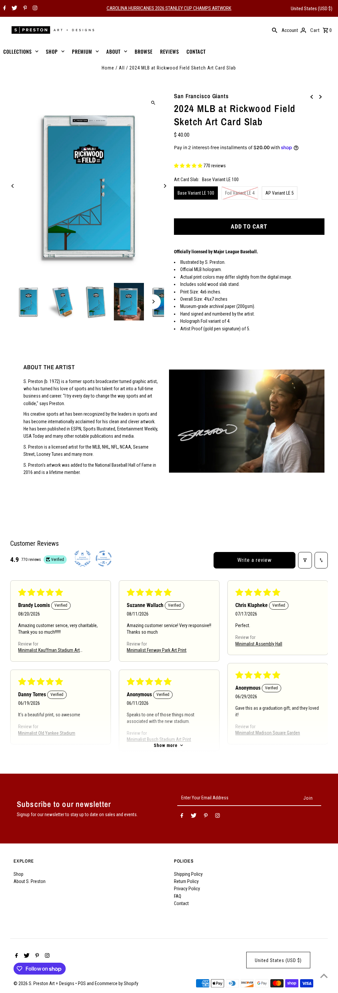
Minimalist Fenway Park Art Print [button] (156, 650)
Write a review (254, 560)
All (122, 67)
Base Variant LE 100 (196, 193)
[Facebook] (4, 8)
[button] (188, 165)
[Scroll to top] (324, 975)
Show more (166, 745)
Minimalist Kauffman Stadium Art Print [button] (49, 651)
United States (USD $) (311, 9)
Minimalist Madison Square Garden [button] (267, 733)
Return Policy (186, 881)
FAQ (177, 896)
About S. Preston (30, 881)
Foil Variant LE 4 (239, 193)
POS (82, 983)
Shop (18, 874)
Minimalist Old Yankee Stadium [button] (46, 733)
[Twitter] (13, 8)
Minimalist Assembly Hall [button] (258, 644)
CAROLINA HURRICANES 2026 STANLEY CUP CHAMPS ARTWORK (169, 8)
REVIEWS (169, 51)
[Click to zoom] (153, 102)
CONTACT (196, 51)
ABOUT (113, 51)
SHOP (52, 51)
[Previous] (12, 186)
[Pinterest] (24, 8)
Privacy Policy (187, 888)
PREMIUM (82, 51)
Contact (181, 903)
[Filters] (305, 560)
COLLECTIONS (17, 51)
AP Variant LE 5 (279, 193)
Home (108, 67)
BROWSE (143, 51)
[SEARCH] (274, 30)
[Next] (164, 186)
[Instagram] (34, 8)
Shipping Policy (188, 874)
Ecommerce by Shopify (116, 983)
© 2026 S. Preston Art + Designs (44, 983)
